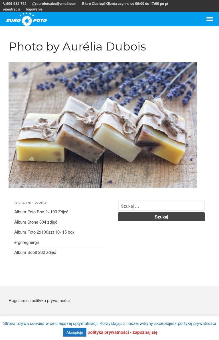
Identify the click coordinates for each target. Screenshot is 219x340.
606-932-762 (16, 3)
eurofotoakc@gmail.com (56, 3)
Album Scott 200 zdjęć (35, 252)
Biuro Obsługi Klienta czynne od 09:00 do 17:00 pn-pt (125, 3)
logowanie (34, 9)
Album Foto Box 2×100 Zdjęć (41, 211)
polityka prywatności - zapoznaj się (122, 332)
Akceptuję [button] (74, 332)
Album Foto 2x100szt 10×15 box (44, 232)
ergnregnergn (26, 242)
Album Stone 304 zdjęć (35, 222)
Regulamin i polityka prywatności (39, 300)
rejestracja (12, 9)
